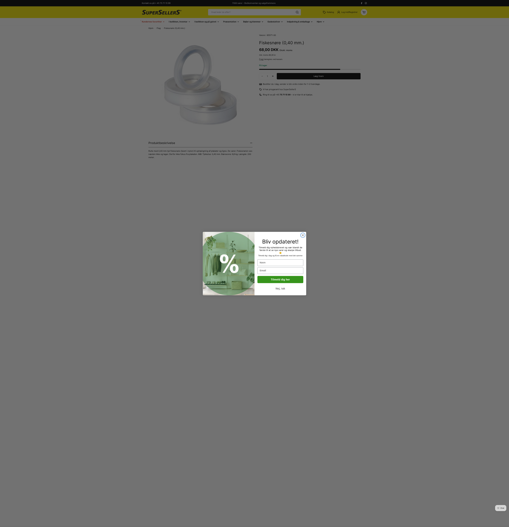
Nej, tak (280, 288)
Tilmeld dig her (280, 279)
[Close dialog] (302, 235)
